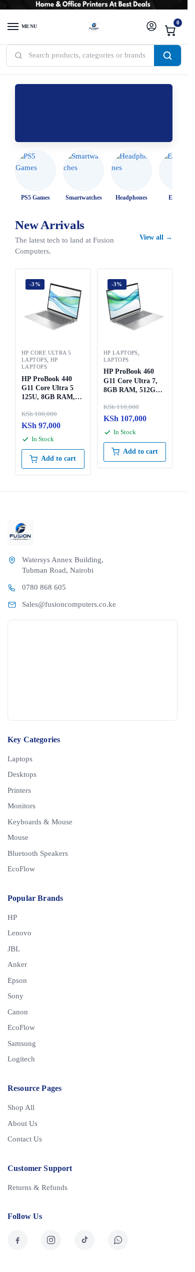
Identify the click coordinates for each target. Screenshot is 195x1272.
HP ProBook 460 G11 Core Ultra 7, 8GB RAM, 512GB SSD (132, 381)
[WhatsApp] (118, 1240)
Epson (17, 980)
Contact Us (25, 1139)
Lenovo (20, 933)
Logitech (21, 1059)
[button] (170, 30)
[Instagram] (51, 1240)
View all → (156, 237)
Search (167, 55)
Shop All (21, 1107)
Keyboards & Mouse (40, 822)
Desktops (22, 774)
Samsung (22, 1043)
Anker (17, 964)
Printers (19, 790)
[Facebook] (18, 1240)
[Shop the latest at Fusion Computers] (93, 113)
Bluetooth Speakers (38, 853)
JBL (14, 949)
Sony (16, 996)
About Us (23, 1123)
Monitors (22, 806)
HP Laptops (40, 363)
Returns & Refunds (38, 1187)
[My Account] (152, 27)
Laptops (116, 360)
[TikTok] (84, 1240)
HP (12, 917)
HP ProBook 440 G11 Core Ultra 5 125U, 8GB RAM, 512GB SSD (48, 388)
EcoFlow (21, 869)
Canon (18, 1012)
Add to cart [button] (58, 458)
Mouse (18, 837)
